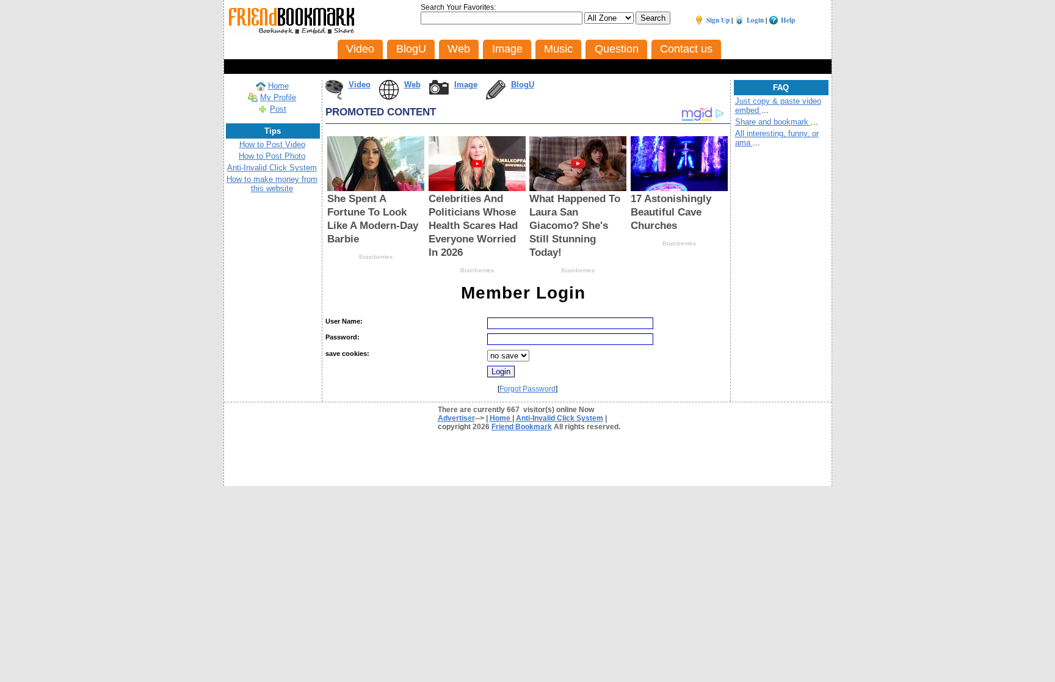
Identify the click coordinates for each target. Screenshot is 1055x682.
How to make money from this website (272, 184)
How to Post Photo (272, 156)
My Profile (278, 97)
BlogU (522, 84)
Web (412, 84)
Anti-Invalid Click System (272, 167)
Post (278, 109)
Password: (342, 337)
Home (278, 85)
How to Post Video (272, 144)
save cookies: (347, 353)
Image (465, 84)
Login (755, 20)
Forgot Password (527, 389)
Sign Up (718, 20)
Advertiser (456, 418)
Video (360, 84)
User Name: (344, 321)
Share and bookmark (773, 121)
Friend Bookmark (521, 427)
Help (788, 20)
